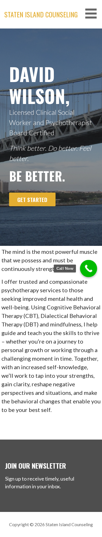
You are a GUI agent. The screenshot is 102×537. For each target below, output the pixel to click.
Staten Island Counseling (41, 14)
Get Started (32, 199)
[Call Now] (88, 268)
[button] (93, 13)
